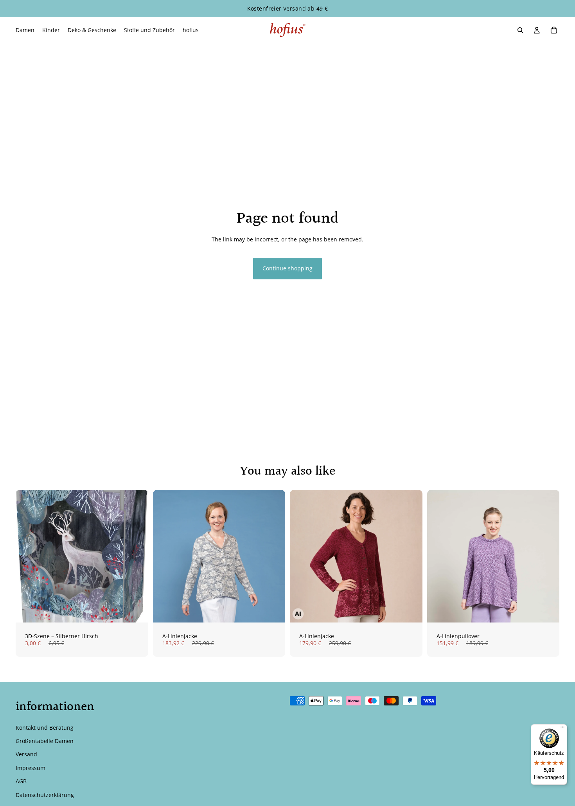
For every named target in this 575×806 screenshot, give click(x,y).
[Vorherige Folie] (164, 556)
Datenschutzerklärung (45, 795)
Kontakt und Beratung (45, 727)
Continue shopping (287, 268)
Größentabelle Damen (45, 741)
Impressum (30, 768)
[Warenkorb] (553, 30)
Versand (26, 754)
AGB (21, 781)
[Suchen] (520, 30)
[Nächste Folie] (273, 556)
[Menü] (562, 729)
